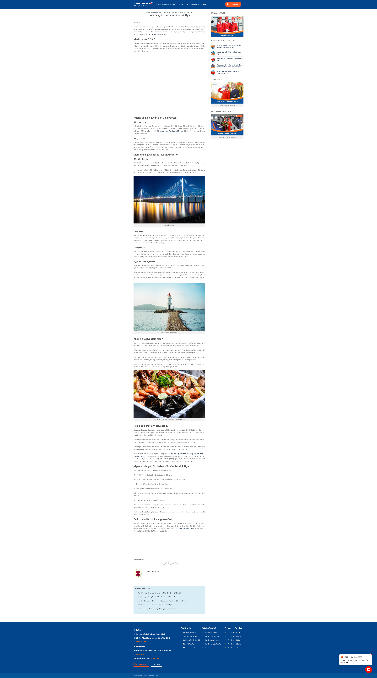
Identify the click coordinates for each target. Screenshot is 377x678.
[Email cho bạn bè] (169, 563)
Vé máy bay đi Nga (234, 632)
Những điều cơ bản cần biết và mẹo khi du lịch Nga (154, 605)
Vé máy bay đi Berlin (234, 644)
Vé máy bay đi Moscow (235, 636)
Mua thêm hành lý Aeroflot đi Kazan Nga (229, 53)
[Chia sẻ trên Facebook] (162, 563)
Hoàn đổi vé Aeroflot (211, 632)
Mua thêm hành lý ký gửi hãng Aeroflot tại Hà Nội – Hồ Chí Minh (159, 593)
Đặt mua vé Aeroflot (189, 648)
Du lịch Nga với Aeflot (153, 12)
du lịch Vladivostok (152, 34)
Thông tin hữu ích (168, 12)
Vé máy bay (166, 4)
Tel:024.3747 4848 (140, 642)
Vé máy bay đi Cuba (234, 648)
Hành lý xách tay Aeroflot (213, 640)
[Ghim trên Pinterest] (172, 563)
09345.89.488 (154, 658)
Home (158, 4)
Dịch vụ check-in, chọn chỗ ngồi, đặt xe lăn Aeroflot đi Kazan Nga (230, 46)
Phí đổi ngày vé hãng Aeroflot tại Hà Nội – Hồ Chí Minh (156, 597)
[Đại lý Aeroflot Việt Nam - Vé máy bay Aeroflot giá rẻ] (143, 4)
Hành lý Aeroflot (178, 4)
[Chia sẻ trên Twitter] (165, 563)
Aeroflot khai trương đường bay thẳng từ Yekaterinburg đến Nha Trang (161, 601)
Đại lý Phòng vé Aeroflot (184, 528)
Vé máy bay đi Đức (234, 640)
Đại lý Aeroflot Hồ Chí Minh (191, 640)
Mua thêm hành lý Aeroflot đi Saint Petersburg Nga (229, 72)
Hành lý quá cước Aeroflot (213, 644)
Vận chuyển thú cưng (211, 648)
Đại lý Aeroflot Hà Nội (190, 636)
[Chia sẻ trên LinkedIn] (176, 563)
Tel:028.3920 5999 (140, 654)
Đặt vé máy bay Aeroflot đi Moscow (170, 131)
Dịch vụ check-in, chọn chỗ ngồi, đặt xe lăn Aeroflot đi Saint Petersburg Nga (230, 66)
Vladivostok (147, 235)
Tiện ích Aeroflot (192, 4)
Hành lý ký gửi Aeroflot (212, 636)
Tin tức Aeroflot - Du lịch (183, 12)
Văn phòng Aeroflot (189, 632)
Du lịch (203, 4)
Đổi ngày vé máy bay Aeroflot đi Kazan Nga (230, 59)
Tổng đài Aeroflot (188, 644)
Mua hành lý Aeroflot (178, 454)
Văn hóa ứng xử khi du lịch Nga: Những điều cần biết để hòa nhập (159, 609)
